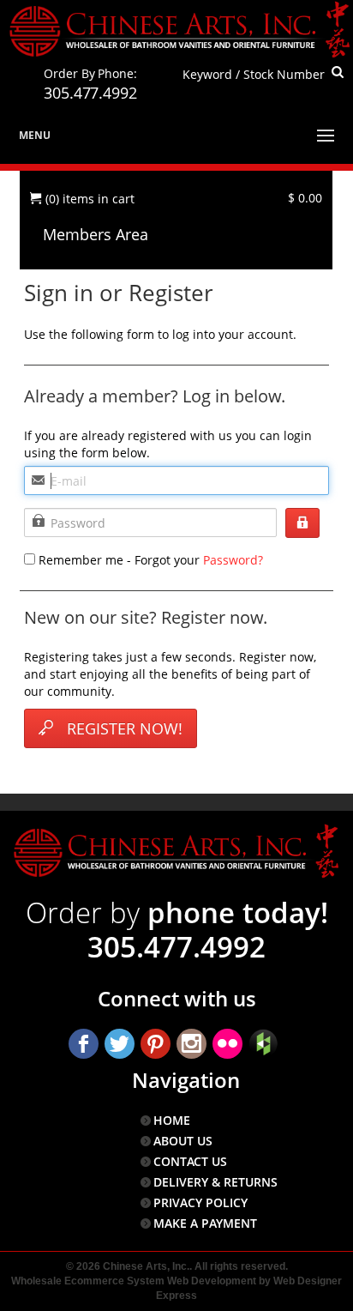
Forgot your (149, 560)
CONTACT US (190, 1161)
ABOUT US (182, 1141)
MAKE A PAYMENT (205, 1223)
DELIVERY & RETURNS (215, 1182)
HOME (171, 1120)
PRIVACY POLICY (200, 1202)
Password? (233, 560)
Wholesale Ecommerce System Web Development (133, 1281)
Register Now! (124, 728)
